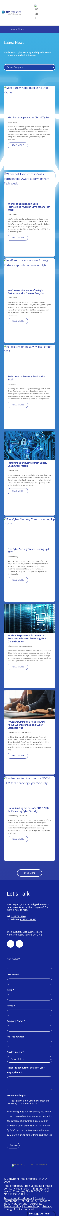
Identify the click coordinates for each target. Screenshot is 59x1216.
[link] (11, 12)
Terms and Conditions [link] (18, 1198)
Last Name (13, 975)
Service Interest (15, 1052)
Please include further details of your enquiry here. (25, 1070)
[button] (53, 1173)
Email (10, 990)
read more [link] (18, 145)
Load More (29, 873)
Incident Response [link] (25, 646)
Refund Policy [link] (28, 1201)
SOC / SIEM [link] (23, 816)
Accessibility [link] (31, 1206)
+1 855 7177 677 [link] (28, 920)
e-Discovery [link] (12, 384)
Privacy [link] (47, 1206)
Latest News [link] (12, 122)
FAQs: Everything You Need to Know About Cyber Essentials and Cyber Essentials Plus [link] (26, 725)
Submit (14, 1145)
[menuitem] (36, 12)
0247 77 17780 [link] (18, 917)
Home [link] (13, 29)
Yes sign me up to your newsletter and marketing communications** (28, 1102)
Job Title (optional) (16, 1037)
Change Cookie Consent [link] (19, 1209)
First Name (13, 959)
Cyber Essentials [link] (14, 732)
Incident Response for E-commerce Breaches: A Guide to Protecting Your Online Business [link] (27, 638)
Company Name (16, 1021)
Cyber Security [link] (13, 470)
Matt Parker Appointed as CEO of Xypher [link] (29, 117)
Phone (11, 1006)
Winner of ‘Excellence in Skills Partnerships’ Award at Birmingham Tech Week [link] (29, 207)
